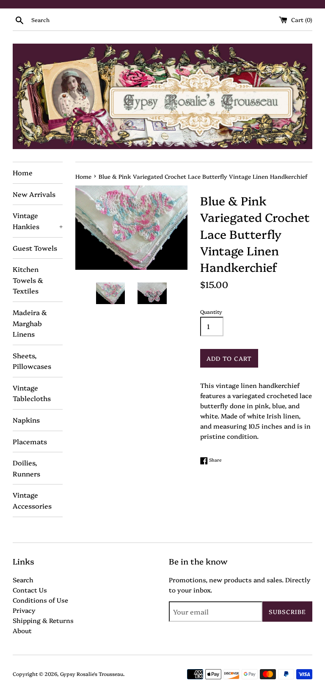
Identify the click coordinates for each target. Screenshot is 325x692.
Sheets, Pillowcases (32, 361)
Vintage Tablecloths (32, 393)
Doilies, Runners (26, 468)
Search (23, 579)
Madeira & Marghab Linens (30, 322)
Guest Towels (35, 247)
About (22, 630)
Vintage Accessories (32, 500)
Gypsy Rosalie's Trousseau (91, 673)
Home (23, 172)
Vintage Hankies (38, 220)
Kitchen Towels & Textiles (28, 279)
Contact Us (30, 589)
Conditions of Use (40, 599)
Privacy (24, 610)
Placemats (30, 441)
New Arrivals (34, 194)
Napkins (26, 419)
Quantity (211, 311)
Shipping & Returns (43, 620)
